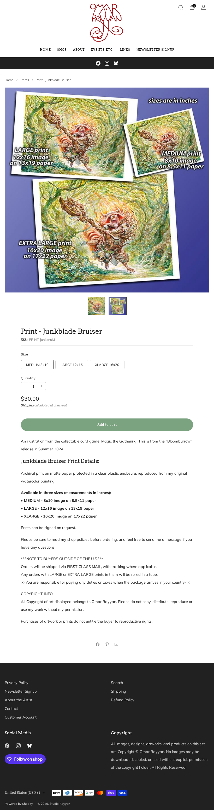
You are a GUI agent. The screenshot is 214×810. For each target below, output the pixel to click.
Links (125, 49)
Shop (62, 49)
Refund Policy (122, 700)
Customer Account (21, 717)
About (79, 49)
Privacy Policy (16, 682)
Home (45, 49)
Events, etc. (102, 49)
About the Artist (18, 700)
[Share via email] (116, 644)
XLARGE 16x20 (107, 365)
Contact (11, 708)
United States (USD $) (22, 793)
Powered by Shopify (19, 804)
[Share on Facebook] (97, 644)
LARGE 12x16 (72, 365)
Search (117, 682)
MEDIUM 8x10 (37, 365)
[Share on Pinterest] (107, 644)
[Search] (180, 7)
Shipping (27, 405)
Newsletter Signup (155, 49)
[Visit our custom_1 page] (115, 63)
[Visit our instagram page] (107, 63)
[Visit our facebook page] (98, 63)
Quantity (28, 378)
